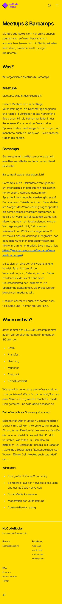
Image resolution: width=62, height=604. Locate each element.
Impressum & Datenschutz (14, 533)
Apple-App (37, 550)
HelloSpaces (38, 558)
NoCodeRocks (12, 528)
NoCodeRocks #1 (10, 546)
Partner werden (9, 576)
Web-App (36, 546)
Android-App (38, 554)
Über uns (6, 572)
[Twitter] (4, 595)
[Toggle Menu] (57, 5)
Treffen (5, 580)
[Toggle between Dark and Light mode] (49, 5)
